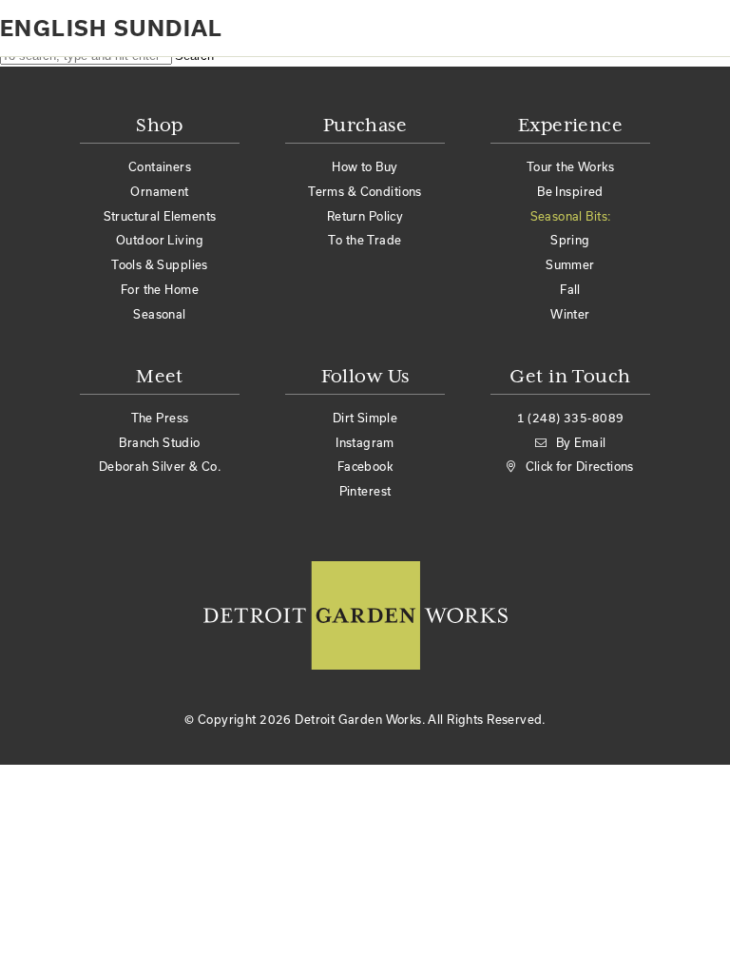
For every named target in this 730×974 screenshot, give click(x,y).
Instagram (365, 442)
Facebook (365, 466)
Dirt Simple (365, 417)
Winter (570, 314)
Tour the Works (570, 166)
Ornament (159, 191)
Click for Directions (580, 466)
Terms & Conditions (365, 191)
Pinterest (365, 490)
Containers (159, 166)
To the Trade (364, 239)
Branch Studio (159, 442)
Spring (570, 239)
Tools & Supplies (159, 264)
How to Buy (364, 166)
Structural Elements (160, 216)
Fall (570, 289)
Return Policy (365, 216)
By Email (580, 442)
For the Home (160, 289)
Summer (570, 264)
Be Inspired (570, 191)
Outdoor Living (159, 239)
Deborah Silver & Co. (160, 466)
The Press (160, 417)
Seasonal (159, 314)
